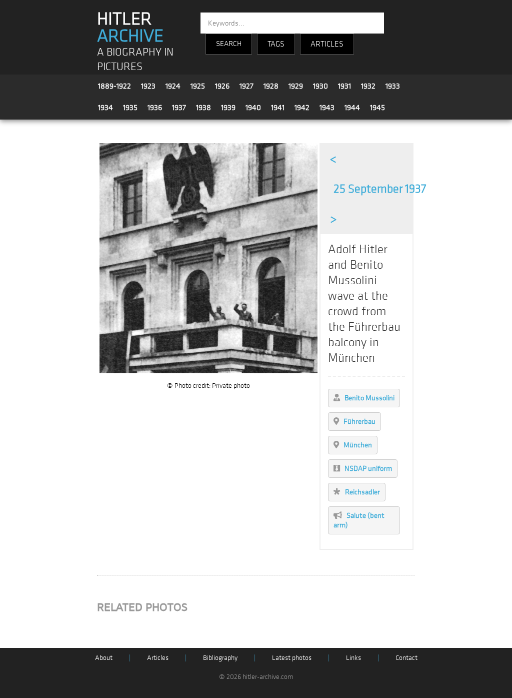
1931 (344, 86)
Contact (407, 657)
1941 (277, 108)
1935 (130, 108)
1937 (179, 108)
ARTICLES (327, 44)
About (103, 657)
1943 (327, 108)
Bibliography (220, 657)
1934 (105, 108)
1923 (148, 86)
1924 (173, 86)
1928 (271, 86)
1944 (352, 108)
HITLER (130, 27)
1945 (377, 108)
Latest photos (292, 657)
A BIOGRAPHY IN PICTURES (135, 60)
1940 (253, 108)
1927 (247, 86)
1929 (295, 86)
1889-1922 (114, 86)
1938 (203, 108)
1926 (222, 86)
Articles (157, 657)
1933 (393, 86)
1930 (320, 86)
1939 (228, 108)
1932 (368, 86)
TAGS (276, 44)
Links (353, 657)
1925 (197, 86)
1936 (155, 108)
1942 (302, 108)
